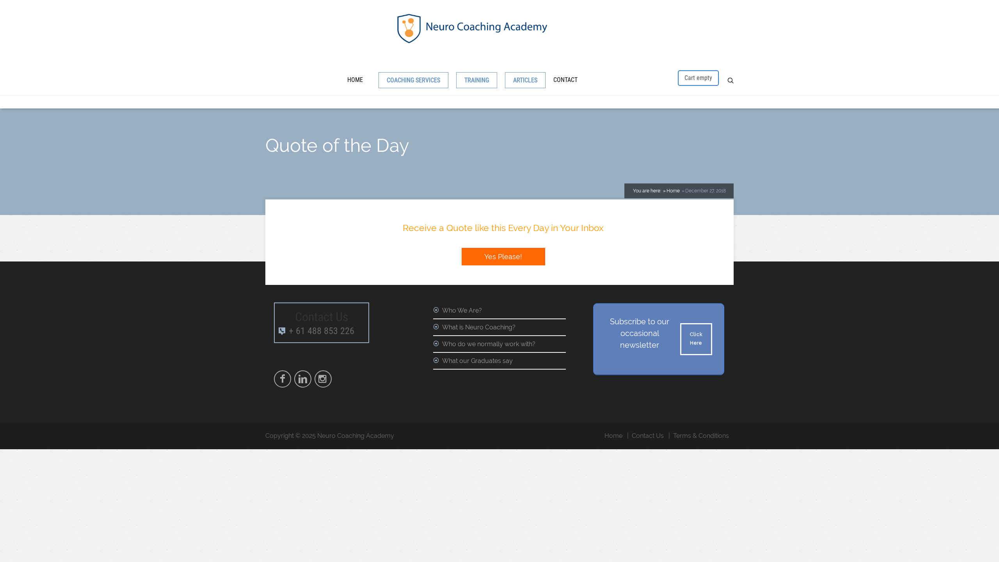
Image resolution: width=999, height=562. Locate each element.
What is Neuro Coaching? (478, 327)
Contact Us (648, 435)
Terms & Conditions (701, 435)
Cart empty (698, 78)
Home (355, 80)
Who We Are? (462, 310)
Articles (525, 80)
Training (476, 80)
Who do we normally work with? (488, 344)
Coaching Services (413, 80)
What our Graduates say (477, 361)
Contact (565, 80)
